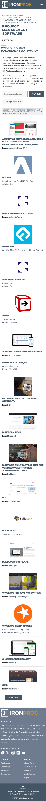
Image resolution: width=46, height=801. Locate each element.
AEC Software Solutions (17, 213)
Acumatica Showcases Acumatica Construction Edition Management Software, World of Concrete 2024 (23, 142)
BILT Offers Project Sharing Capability (19, 400)
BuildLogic (9, 531)
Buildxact (11, 474)
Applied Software (14, 217)
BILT (9, 405)
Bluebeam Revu (11, 432)
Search (36, 94)
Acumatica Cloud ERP (17, 148)
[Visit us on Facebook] (2, 753)
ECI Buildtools (13, 501)
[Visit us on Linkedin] (18, 753)
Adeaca (7, 177)
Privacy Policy (33, 791)
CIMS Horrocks (13, 689)
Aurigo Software (14, 355)
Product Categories (12, 16)
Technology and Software (18, 18)
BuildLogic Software (15, 562)
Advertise (22, 791)
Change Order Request (16, 659)
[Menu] (41, 4)
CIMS (5, 685)
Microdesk (11, 436)
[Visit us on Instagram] (13, 753)
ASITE (5, 315)
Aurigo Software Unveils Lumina (22, 352)
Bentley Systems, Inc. (15, 362)
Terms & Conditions (19, 794)
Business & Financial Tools (18, 20)
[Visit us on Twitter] (8, 753)
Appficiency (9, 246)
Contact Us (11, 791)
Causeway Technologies (18, 597)
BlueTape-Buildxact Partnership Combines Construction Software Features (23, 468)
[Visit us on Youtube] (23, 753)
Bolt (5, 498)
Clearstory (11, 663)
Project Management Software (21, 22)
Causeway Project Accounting (21, 593)
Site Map (33, 794)
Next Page (13, 697)
